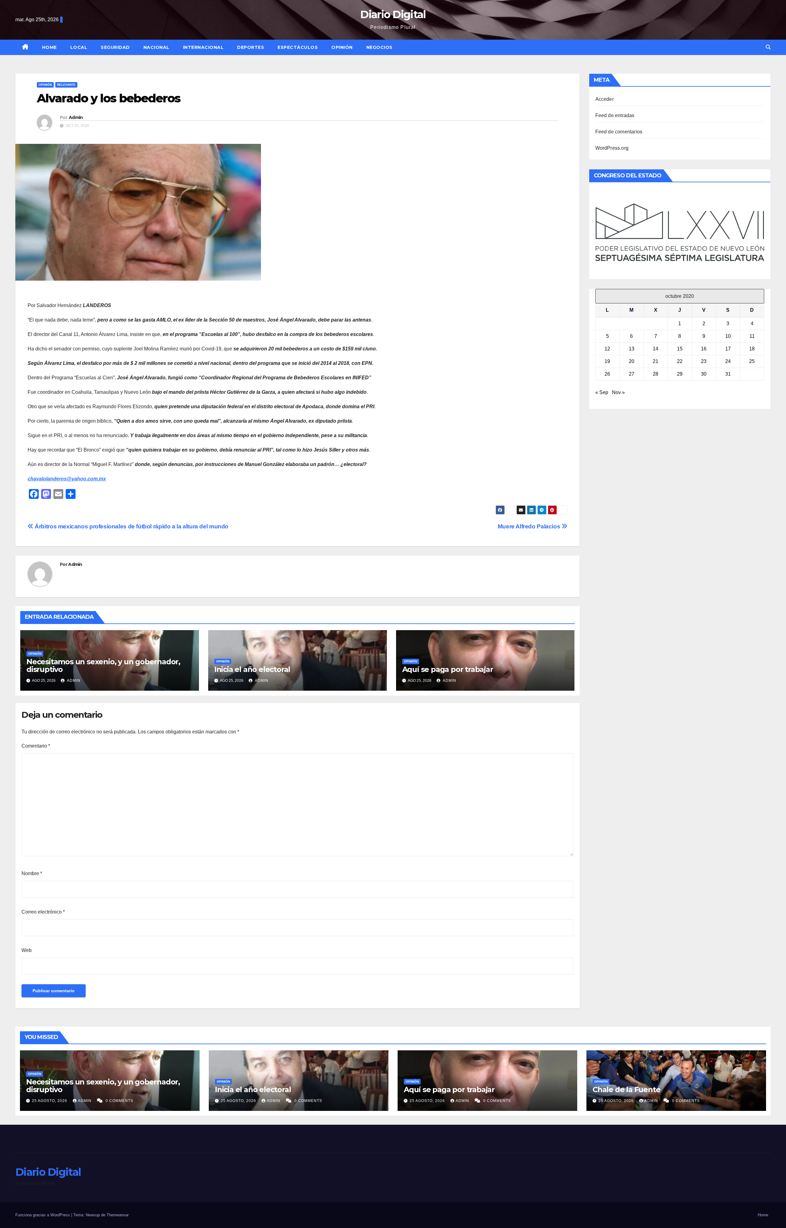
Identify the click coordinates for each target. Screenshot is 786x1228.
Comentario (35, 745)
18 (752, 348)
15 (680, 348)
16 (703, 348)
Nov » (618, 392)
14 (655, 348)
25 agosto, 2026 (50, 1101)
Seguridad (115, 47)
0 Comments (119, 1101)
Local (79, 47)
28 (655, 374)
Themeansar (118, 1215)
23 (703, 361)
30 (703, 374)
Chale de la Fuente (626, 1089)
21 (655, 361)
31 (728, 374)
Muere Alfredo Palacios (530, 526)
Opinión (342, 47)
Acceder (604, 99)
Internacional (203, 47)
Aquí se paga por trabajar (447, 669)
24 (728, 361)
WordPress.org (612, 148)
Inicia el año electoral (252, 669)
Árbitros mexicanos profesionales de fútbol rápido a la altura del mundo (130, 526)
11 (752, 336)
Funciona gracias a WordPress (43, 1215)
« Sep (601, 392)
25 (752, 361)
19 (607, 361)
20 (631, 361)
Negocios (379, 47)
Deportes (250, 47)
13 (631, 348)
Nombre (31, 873)
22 (680, 361)
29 (680, 374)
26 (607, 374)
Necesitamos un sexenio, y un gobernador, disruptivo (103, 665)
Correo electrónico (43, 911)
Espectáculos (298, 47)
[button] (768, 47)
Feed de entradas (615, 115)
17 (728, 348)
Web (26, 950)
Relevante (66, 84)
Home (49, 47)
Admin (76, 117)
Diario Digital (393, 14)
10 (728, 336)
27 (631, 374)
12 (607, 348)
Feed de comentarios (619, 131)
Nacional (156, 47)
